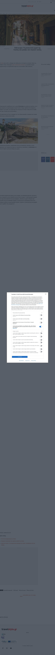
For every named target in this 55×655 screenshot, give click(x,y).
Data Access (27, 360)
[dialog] (27, 327)
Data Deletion (21, 360)
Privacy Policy (33, 360)
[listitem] (27, 312)
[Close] (46, 294)
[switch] (40, 315)
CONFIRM (20, 356)
